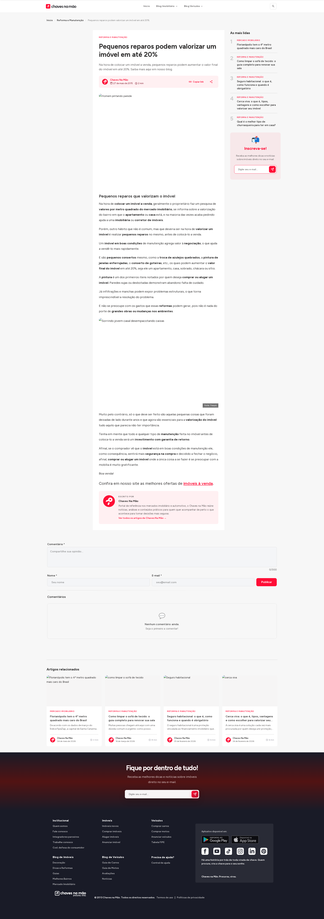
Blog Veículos (192, 6)
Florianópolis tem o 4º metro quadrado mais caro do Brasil (254, 46)
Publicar (266, 582)
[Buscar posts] (273, 6)
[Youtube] (216, 852)
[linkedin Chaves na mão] (251, 852)
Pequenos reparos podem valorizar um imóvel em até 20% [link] (119, 20)
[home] (69, 894)
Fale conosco (60, 831)
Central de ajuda (160, 862)
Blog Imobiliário (165, 6)
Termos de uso (164, 897)
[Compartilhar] (211, 82)
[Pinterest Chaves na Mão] (263, 852)
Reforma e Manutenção (70, 20)
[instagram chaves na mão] (240, 852)
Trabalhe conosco (63, 842)
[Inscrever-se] (272, 169)
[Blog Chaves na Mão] (61, 6)
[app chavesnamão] (215, 840)
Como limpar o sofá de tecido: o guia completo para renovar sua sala (256, 65)
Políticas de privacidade (191, 897)
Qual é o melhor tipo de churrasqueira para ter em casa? (256, 123)
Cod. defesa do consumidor (68, 847)
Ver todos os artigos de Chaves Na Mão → (142, 518)
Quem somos (60, 826)
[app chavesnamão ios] (245, 840)
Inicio (146, 6)
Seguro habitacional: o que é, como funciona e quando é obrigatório (254, 85)
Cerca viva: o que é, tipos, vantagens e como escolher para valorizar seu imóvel (256, 105)
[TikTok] (228, 852)
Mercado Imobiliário (248, 40)
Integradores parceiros (66, 836)
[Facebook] (205, 852)
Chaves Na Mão (128, 501)
